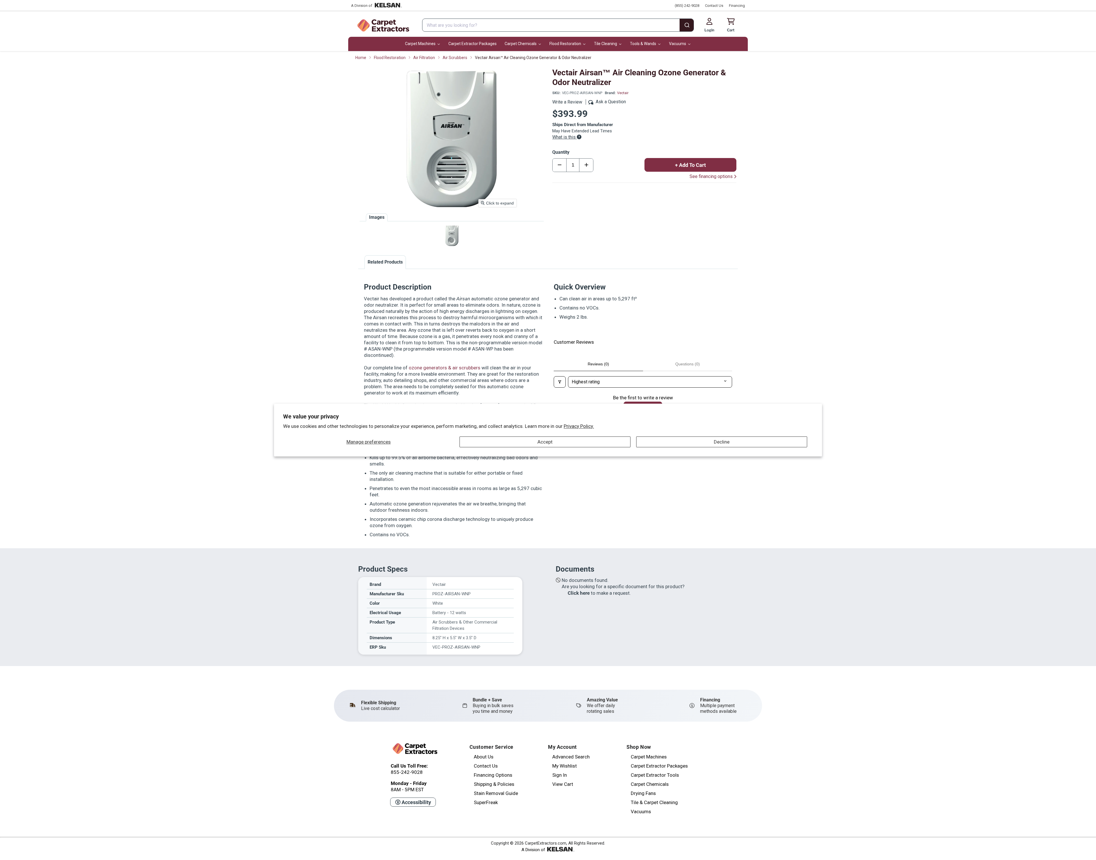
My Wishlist (564, 766)
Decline (722, 442)
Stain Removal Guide (496, 793)
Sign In (559, 775)
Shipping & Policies (494, 784)
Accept (545, 442)
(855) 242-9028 (687, 5)
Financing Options (493, 775)
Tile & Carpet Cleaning (654, 802)
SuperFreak (486, 802)
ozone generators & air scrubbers (444, 368)
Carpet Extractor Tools (655, 775)
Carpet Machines (649, 757)
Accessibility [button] (415, 802)
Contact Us (714, 5)
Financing (737, 5)
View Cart (562, 784)
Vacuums (641, 811)
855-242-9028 (407, 772)
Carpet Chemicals (650, 784)
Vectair (622, 93)
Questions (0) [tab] (687, 364)
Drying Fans (643, 793)
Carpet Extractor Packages (659, 766)
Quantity (560, 152)
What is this (564, 137)
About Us (483, 757)
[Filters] (560, 382)
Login (709, 30)
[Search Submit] (686, 26)
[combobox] (558, 25)
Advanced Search (571, 757)
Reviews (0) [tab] (598, 364)
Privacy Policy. (579, 426)
